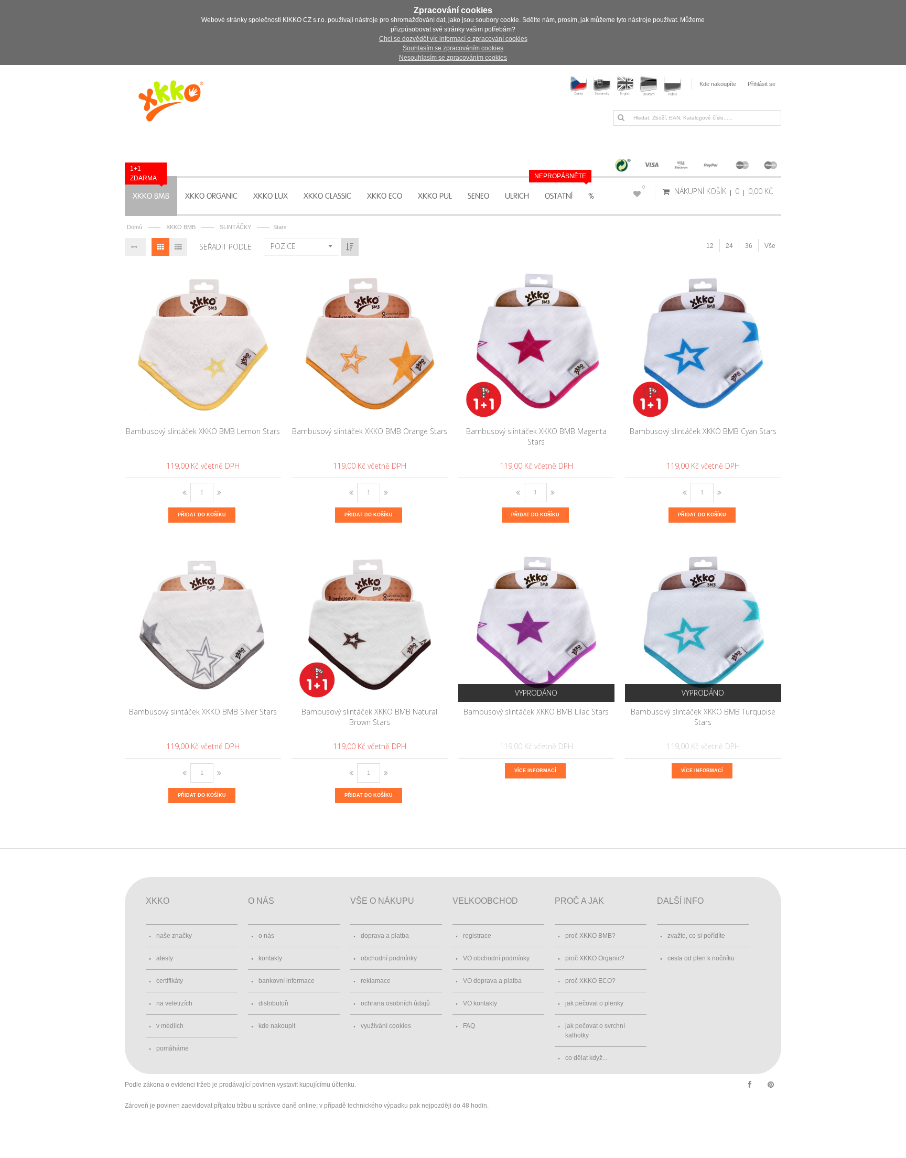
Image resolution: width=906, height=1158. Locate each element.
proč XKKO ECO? (590, 980)
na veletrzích (174, 1003)
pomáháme (172, 1048)
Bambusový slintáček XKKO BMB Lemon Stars (203, 431)
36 (748, 246)
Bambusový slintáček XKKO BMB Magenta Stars (536, 436)
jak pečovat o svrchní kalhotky (595, 1030)
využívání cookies (386, 1026)
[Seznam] (178, 247)
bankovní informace (286, 980)
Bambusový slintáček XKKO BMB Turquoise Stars (703, 717)
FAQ (469, 1026)
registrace (477, 935)
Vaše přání (643, 187)
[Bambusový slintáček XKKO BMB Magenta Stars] (537, 343)
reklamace (376, 980)
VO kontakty (480, 1003)
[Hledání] (620, 117)
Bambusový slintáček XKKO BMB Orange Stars (369, 431)
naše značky (174, 935)
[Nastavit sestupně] (350, 247)
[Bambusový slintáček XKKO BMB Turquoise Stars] (703, 624)
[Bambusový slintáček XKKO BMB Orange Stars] (370, 343)
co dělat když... (586, 1058)
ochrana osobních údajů (395, 1003)
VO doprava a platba (492, 980)
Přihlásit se (761, 84)
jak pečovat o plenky (594, 1003)
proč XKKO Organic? (594, 958)
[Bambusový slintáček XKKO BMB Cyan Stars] (703, 343)
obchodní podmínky (389, 958)
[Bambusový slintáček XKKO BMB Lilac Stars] (537, 624)
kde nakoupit (276, 1026)
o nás (266, 935)
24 (729, 246)
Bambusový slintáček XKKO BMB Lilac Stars (536, 712)
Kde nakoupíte (717, 84)
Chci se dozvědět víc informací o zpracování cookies (453, 38)
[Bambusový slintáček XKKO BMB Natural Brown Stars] (370, 624)
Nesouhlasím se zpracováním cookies (453, 57)
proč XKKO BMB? (590, 935)
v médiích (170, 1026)
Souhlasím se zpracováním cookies (453, 48)
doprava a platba (385, 935)
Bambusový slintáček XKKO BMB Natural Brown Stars (369, 717)
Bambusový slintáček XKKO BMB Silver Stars (203, 712)
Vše (769, 246)
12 (710, 246)
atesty (164, 958)
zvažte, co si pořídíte (696, 935)
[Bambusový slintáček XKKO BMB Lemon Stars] (203, 343)
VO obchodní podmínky (496, 958)
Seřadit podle (225, 247)
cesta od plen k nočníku (701, 958)
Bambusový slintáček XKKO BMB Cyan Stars (703, 431)
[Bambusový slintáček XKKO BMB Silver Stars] (203, 624)
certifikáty (169, 980)
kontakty (270, 958)
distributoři (273, 1003)
